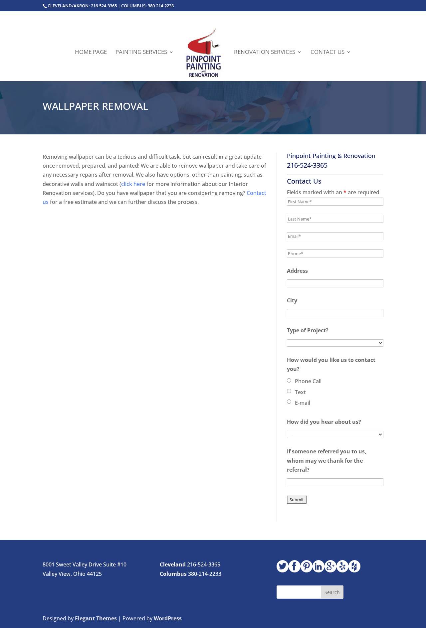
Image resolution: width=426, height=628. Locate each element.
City (292, 300)
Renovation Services (264, 53)
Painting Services (141, 53)
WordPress (168, 618)
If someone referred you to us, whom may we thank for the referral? (326, 460)
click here (133, 184)
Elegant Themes (96, 618)
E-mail (302, 402)
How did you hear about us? (324, 421)
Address (297, 270)
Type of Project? (307, 330)
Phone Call (308, 381)
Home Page (91, 53)
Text (300, 392)
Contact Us (327, 53)
